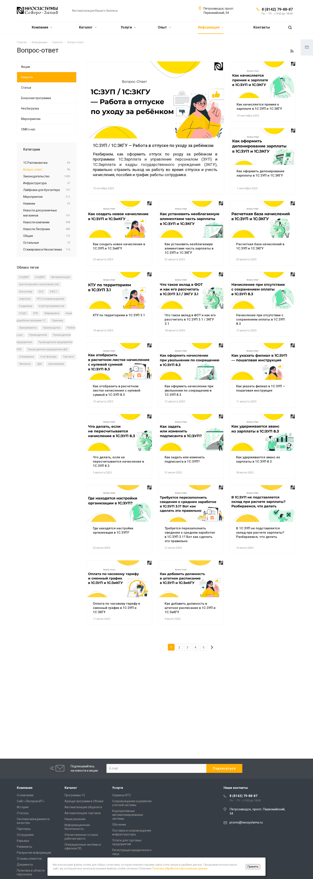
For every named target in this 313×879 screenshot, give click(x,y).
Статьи (26, 87)
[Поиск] (290, 27)
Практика (57, 320)
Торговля (68, 356)
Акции (25, 66)
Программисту (28, 327)
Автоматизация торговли (83, 813)
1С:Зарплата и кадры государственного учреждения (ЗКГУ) (155, 164)
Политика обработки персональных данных (179, 868)
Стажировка (26, 356)
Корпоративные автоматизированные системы (127, 814)
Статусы (23, 813)
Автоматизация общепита (83, 807)
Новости (27, 77)
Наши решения (75, 819)
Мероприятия (30, 119)
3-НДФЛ (24, 277)
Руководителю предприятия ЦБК (47, 349)
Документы (25, 864)
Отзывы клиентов (29, 858)
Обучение (119, 824)
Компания (40, 27)
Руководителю (38, 334)
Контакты (261, 27)
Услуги (127, 27)
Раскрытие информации (34, 852)
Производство (51, 327)
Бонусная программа (36, 98)
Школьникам (56, 363)
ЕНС (41, 291)
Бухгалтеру (25, 291)
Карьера (23, 840)
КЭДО (23, 313)
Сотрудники (25, 834)
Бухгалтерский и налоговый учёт (39, 284)
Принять (252, 866)
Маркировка (52, 313)
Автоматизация (60, 277)
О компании (25, 795)
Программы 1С (75, 795)
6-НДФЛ (40, 277)
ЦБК (39, 363)
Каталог (86, 27)
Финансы (25, 363)
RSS (292, 51)
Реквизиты (24, 846)
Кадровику (25, 306)
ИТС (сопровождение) (50, 298)
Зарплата (25, 298)
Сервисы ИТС (121, 795)
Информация (209, 27)
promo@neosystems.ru (246, 822)
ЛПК (35, 313)
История (23, 807)
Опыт (163, 27)
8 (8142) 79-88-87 (277, 9)
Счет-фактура (48, 356)
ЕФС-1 (53, 291)
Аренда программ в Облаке (84, 801)
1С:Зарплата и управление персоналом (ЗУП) (165, 159)
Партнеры (24, 829)
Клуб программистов (51, 306)
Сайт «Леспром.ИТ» (30, 801)
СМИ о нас (28, 129)
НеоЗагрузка (30, 108)
